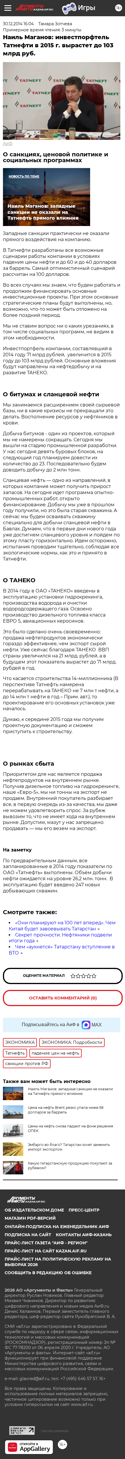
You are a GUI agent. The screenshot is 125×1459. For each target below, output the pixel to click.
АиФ (7, 143)
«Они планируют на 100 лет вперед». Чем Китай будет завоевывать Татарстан (62, 926)
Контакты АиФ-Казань (84, 1234)
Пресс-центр (84, 1210)
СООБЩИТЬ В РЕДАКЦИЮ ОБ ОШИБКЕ (48, 1272)
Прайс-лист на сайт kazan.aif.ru (46, 1251)
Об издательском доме (34, 1210)
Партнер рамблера (55, 1431)
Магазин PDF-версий (30, 1218)
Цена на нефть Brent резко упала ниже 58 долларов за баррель (65, 1109)
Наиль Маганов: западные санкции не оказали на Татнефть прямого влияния (70, 1091)
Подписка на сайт (28, 1234)
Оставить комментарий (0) (63, 998)
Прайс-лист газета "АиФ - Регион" (46, 1242)
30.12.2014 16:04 (18, 23)
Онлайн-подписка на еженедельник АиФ (57, 1226)
